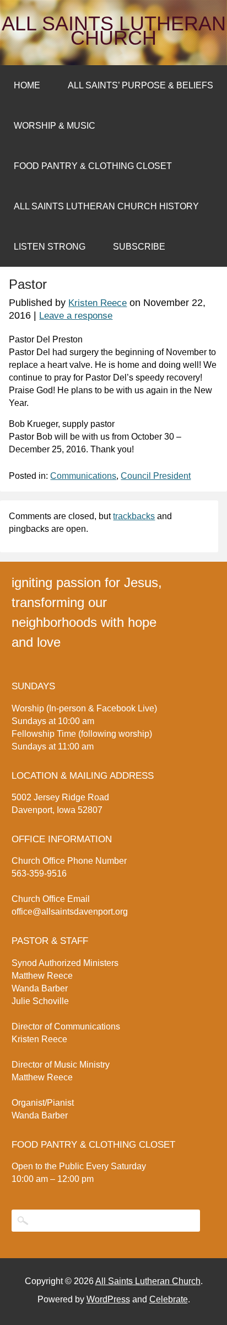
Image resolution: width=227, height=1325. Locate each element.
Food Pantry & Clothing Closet (93, 166)
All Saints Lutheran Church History (106, 206)
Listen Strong (49, 246)
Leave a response (75, 315)
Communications (83, 476)
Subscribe (139, 246)
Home (27, 85)
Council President (156, 476)
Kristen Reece (97, 303)
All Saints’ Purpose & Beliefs (140, 85)
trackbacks (134, 516)
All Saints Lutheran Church (114, 31)
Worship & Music (54, 125)
